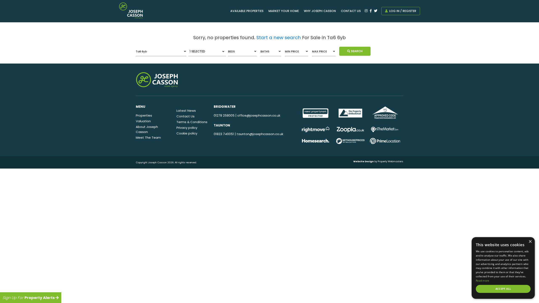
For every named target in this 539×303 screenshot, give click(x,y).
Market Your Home (283, 11)
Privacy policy (186, 127)
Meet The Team (148, 137)
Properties (144, 115)
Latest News (186, 110)
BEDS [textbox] (231, 51)
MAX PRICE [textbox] (319, 51)
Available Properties (246, 11)
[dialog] (503, 268)
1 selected (197, 51)
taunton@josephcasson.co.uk (260, 134)
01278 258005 (224, 115)
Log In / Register (402, 11)
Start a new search (278, 37)
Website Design (363, 161)
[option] (315, 113)
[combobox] (161, 51)
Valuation (143, 121)
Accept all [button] (503, 289)
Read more (482, 280)
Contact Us (351, 11)
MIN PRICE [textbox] (292, 51)
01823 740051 (224, 134)
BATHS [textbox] (264, 51)
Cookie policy (186, 133)
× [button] (530, 241)
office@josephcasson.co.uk (258, 115)
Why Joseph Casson (320, 11)
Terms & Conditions (191, 122)
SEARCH (356, 51)
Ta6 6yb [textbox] (141, 51)
